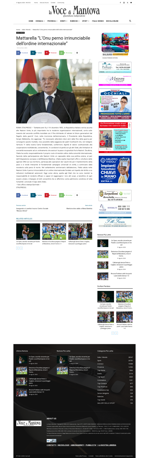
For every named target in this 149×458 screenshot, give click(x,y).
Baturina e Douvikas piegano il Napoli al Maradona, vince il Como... (121, 254)
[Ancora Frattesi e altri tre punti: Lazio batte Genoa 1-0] (102, 276)
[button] (130, 21)
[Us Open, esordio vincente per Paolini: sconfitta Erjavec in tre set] (28, 231)
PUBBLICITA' (91, 445)
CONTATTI (51, 445)
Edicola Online (112, 21)
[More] (77, 53)
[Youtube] (131, 2)
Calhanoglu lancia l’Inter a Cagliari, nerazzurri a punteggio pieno (121, 265)
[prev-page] (17, 248)
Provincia (51, 21)
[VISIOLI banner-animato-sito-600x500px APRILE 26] (115, 182)
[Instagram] (124, 2)
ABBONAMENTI (77, 445)
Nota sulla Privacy (81, 456)
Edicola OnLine (44, 2)
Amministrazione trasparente (124, 456)
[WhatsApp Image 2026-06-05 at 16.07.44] (115, 59)
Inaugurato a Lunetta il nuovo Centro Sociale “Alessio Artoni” (32, 210)
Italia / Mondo (98, 21)
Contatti (53, 2)
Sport (84, 21)
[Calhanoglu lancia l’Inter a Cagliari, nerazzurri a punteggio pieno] (80, 231)
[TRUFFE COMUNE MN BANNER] (115, 152)
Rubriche (74, 21)
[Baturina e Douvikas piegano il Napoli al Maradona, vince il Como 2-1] (54, 231)
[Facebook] (120, 2)
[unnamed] (115, 213)
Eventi (63, 21)
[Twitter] (127, 2)
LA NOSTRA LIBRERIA (107, 445)
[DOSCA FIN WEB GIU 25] (115, 119)
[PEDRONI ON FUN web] (115, 72)
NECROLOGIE (63, 445)
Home (36, 2)
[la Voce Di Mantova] (74, 11)
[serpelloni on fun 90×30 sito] (115, 200)
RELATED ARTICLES (24, 219)
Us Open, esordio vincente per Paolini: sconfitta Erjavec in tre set (121, 243)
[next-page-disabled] (21, 248)
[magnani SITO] (115, 85)
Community (60, 2)
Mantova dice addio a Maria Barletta (79, 209)
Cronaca (39, 21)
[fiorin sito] (115, 226)
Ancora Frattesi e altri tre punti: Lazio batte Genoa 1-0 (124, 326)
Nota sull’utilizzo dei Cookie (104, 456)
